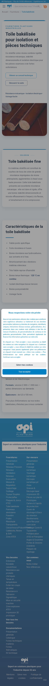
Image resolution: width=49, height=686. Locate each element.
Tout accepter (25, 372)
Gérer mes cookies (24, 365)
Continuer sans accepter (11, 357)
